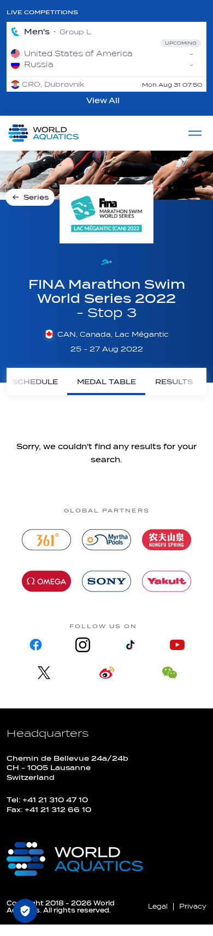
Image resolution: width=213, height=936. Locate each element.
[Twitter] (44, 673)
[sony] (106, 581)
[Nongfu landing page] (166, 539)
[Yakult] (166, 581)
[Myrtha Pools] (106, 539)
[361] (46, 539)
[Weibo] (106, 673)
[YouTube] (176, 645)
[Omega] (46, 581)
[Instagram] (83, 645)
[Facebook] (36, 645)
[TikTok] (129, 645)
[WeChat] (169, 673)
